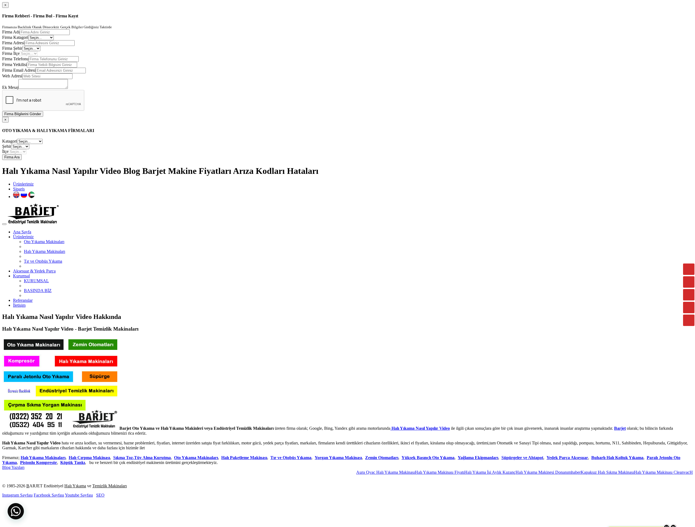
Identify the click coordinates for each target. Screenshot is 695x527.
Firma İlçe (11, 53)
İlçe (5, 151)
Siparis (19, 189)
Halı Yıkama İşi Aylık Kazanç (470, 472)
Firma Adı (11, 32)
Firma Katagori (15, 37)
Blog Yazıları (13, 467)
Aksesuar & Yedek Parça (34, 271)
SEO (100, 495)
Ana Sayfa (22, 232)
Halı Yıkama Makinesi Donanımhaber (528, 472)
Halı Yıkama (75, 486)
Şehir (6, 146)
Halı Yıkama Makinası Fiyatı (420, 472)
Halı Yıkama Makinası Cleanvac (642, 472)
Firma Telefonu (15, 59)
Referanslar (23, 300)
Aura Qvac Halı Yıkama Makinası (366, 472)
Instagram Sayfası (17, 495)
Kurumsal (21, 276)
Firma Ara (12, 157)
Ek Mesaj (10, 87)
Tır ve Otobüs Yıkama (43, 261)
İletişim (19, 305)
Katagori (9, 141)
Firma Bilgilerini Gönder (22, 114)
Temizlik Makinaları (109, 486)
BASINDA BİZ (38, 290)
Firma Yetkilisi (14, 64)
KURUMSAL (36, 280)
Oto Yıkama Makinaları (44, 241)
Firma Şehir (12, 48)
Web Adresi (12, 76)
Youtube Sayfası (79, 495)
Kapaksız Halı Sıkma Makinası (588, 472)
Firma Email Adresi (19, 70)
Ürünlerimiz (23, 184)
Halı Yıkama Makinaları (44, 251)
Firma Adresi (13, 42)
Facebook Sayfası (49, 495)
